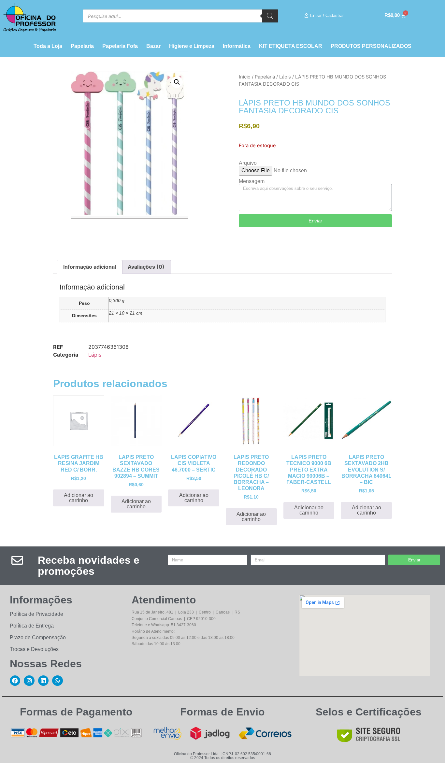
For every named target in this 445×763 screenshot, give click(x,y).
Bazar (153, 46)
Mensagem (252, 181)
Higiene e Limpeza (191, 46)
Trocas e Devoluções (34, 649)
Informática (237, 46)
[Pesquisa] (270, 15)
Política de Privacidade (36, 614)
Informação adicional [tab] (89, 266)
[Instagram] (29, 680)
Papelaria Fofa (120, 46)
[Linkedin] (43, 680)
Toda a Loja (48, 46)
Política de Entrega (32, 626)
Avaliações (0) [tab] (146, 266)
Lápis (285, 77)
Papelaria (82, 46)
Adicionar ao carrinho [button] (78, 497)
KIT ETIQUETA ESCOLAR (290, 46)
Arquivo (248, 163)
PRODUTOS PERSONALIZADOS (371, 46)
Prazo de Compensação (38, 637)
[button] (177, 82)
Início (245, 77)
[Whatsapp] (57, 680)
